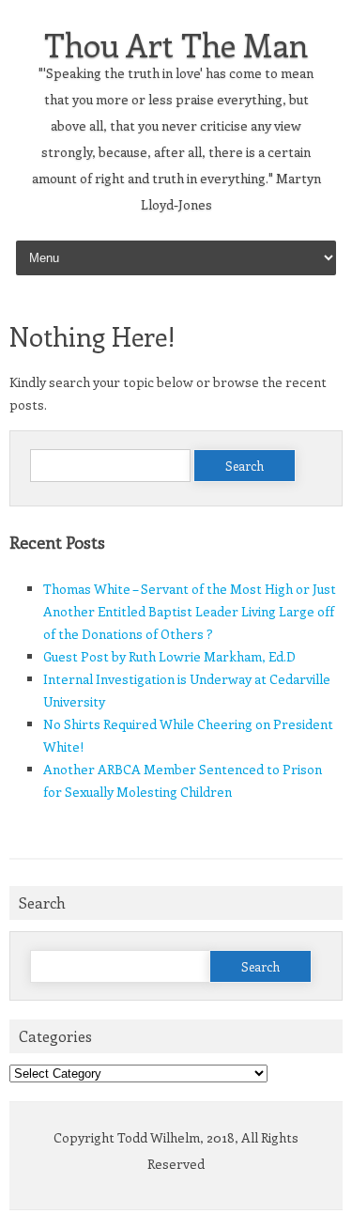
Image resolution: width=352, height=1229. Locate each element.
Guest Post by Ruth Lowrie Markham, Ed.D (169, 656)
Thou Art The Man (176, 44)
